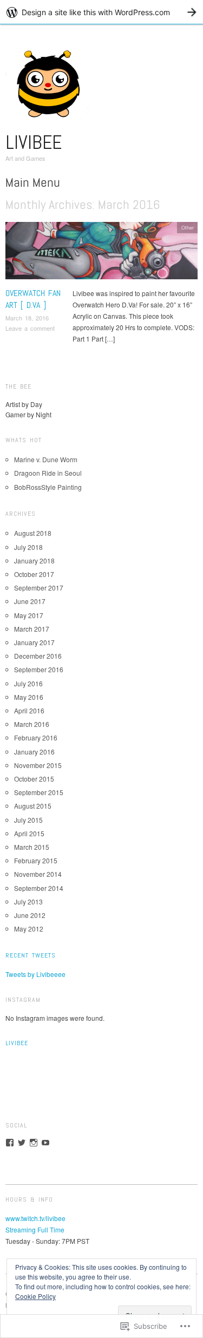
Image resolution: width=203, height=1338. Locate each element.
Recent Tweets (30, 955)
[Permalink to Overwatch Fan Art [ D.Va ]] (101, 253)
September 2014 (38, 888)
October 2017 (34, 574)
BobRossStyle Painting (48, 486)
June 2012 (29, 915)
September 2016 (38, 669)
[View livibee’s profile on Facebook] (9, 1142)
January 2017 (34, 642)
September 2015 (38, 792)
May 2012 (28, 928)
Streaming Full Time (34, 1229)
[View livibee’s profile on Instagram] (33, 1142)
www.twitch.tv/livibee (35, 1218)
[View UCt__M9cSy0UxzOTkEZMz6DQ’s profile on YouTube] (45, 1142)
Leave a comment (30, 328)
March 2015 (31, 846)
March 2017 (31, 628)
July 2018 (28, 547)
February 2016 (35, 737)
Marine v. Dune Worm (45, 459)
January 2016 (34, 751)
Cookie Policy (35, 1296)
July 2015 (28, 819)
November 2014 (38, 873)
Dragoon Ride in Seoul (48, 472)
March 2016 (31, 724)
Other (187, 227)
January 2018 (34, 560)
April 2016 (29, 710)
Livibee (16, 1043)
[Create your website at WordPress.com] (101, 12)
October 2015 (34, 778)
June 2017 (29, 601)
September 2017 (38, 587)
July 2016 (28, 683)
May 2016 (28, 696)
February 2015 (35, 860)
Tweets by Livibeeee (35, 974)
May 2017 (28, 615)
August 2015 (32, 805)
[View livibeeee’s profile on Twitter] (21, 1142)
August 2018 (32, 532)
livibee (33, 142)
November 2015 (38, 765)
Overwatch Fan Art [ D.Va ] (33, 299)
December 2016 (38, 655)
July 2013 (28, 901)
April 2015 (29, 833)
